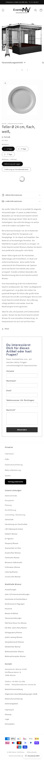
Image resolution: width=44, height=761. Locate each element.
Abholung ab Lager (12, 164)
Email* (9, 391)
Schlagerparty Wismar (13, 632)
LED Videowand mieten (14, 529)
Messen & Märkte (11, 613)
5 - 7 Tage (8, 154)
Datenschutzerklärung (14, 465)
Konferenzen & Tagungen (15, 604)
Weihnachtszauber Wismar (15, 656)
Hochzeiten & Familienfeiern (16, 599)
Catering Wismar (11, 572)
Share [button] (7, 329)
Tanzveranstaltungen (13, 618)
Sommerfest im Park (13, 548)
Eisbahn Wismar (11, 534)
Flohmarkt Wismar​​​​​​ (12, 557)
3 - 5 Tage (22, 149)
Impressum (9, 454)
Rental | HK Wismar (18, 752)
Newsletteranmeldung (14, 689)
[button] (3, 10)
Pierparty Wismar (11, 543)
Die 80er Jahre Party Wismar (16, 628)
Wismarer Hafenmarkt (13, 562)
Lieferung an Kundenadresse (16, 169)
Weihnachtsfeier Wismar (14, 651)
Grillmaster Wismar (12, 567)
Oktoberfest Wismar (13, 647)
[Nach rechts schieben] (27, 70)
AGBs (7, 459)
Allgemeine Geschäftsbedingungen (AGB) (21, 694)
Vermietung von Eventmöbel (16, 524)
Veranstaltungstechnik (12, 62)
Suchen (8, 476)
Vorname (10, 371)
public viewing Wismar (13, 637)
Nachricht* (11, 410)
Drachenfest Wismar (13, 553)
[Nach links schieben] (16, 70)
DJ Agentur (9, 538)
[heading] (22, 350)
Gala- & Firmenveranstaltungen (17, 594)
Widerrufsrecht (32, 752)
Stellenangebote (11, 704)
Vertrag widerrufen (15, 482)
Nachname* (11, 381)
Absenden (22, 430)
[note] (22, 364)
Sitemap (8, 714)
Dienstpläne (10, 724)
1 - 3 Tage (8, 149)
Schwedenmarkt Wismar (14, 642)
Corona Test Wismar (13, 577)
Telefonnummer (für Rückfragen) (20, 400)
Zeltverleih (9, 519)
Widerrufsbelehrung (13, 470)
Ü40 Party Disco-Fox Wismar (16, 623)
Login (7, 719)
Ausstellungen (10, 589)
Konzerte (8, 609)
